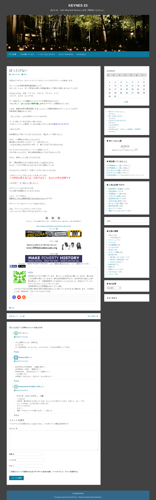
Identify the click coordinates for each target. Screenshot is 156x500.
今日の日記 (114, 237)
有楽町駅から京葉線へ (116, 189)
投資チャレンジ (114, 269)
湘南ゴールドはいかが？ (117, 211)
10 (115, 85)
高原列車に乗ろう (114, 198)
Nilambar (98, 497)
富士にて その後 (17, 316)
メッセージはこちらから (46, 54)
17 (115, 89)
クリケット (112, 240)
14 (138, 85)
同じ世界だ (92, 316)
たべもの (111, 247)
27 (132, 93)
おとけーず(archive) (66, 54)
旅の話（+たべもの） (117, 257)
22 (144, 89)
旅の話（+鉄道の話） (117, 259)
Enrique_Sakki (23, 357)
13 (132, 85)
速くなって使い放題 (115, 203)
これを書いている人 (27, 54)
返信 (17, 352)
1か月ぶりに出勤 (114, 170)
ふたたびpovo (113, 125)
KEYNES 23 (78, 5)
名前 (11, 454)
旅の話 (110, 254)
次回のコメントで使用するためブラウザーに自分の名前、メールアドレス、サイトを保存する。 (45, 471)
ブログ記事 (12, 54)
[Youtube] (19, 297)
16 (110, 89)
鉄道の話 (111, 264)
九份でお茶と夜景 (114, 201)
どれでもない (113, 272)
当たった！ (112, 208)
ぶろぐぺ (111, 274)
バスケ (110, 242)
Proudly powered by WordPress (66, 497)
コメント (13, 428)
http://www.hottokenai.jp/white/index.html (53, 226)
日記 (12, 308)
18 (121, 89)
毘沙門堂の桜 (113, 206)
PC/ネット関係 (113, 252)
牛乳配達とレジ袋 (114, 165)
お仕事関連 (112, 245)
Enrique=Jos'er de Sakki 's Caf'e (29, 386)
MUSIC (110, 250)
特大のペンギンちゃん (116, 112)
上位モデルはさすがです (117, 120)
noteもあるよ (81, 54)
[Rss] (24, 297)
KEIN (25, 74)
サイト (11, 466)
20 (132, 89)
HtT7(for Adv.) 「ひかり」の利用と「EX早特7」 (125, 129)
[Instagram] (14, 297)
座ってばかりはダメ (115, 116)
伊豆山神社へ (113, 175)
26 (127, 93)
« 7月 (126, 102)
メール (12, 460)
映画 (110, 267)
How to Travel (115, 262)
